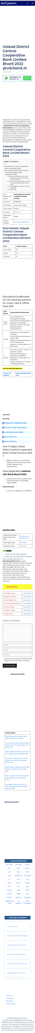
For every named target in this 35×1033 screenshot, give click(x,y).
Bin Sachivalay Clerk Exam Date (16, 954)
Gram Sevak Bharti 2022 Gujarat (16, 945)
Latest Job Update (7, 374)
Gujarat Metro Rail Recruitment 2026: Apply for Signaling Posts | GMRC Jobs (17, 769)
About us (9, 996)
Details (28, 607)
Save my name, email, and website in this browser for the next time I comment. (18, 660)
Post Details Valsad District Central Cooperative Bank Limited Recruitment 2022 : (16, 172)
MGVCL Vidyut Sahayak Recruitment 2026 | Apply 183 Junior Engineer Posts (17, 778)
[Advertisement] (17, 26)
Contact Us (10, 998)
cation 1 (26, 536)
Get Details (27, 593)
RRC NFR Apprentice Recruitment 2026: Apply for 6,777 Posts (16, 737)
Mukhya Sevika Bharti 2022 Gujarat (17, 935)
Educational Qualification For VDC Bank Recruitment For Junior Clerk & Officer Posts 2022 (19, 178)
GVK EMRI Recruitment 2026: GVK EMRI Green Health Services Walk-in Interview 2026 (17, 786)
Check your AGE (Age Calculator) (16, 554)
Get (24, 607)
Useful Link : (13, 189)
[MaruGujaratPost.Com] (9, 3)
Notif (21, 536)
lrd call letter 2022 (12, 926)
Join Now (27, 78)
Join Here (23, 543)
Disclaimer (9, 1001)
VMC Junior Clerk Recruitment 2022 (17, 963)
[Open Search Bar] (27, 3)
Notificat (23, 538)
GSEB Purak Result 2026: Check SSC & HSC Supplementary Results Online (17, 753)
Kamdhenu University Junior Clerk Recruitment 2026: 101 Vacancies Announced (16, 760)
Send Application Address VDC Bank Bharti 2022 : (20, 187)
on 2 (27, 538)
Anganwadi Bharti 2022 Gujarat (16, 973)
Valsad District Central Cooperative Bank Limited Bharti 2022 (16, 167)
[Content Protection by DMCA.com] (7, 551)
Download (26, 600)
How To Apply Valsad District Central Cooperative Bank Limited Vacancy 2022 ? (20, 183)
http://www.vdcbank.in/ (22, 222)
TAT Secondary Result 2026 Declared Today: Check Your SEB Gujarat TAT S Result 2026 (17, 745)
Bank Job (17, 212)
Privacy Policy (10, 1004)
